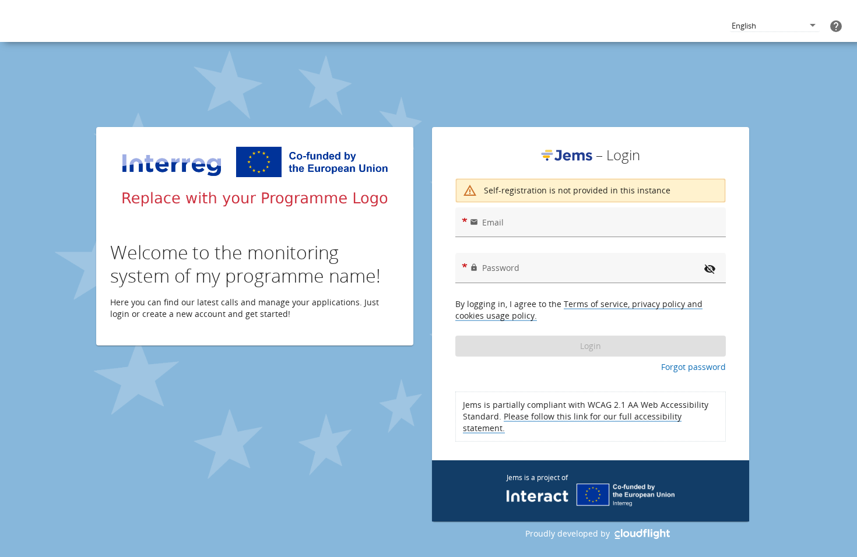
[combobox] (775, 26)
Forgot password (693, 366)
